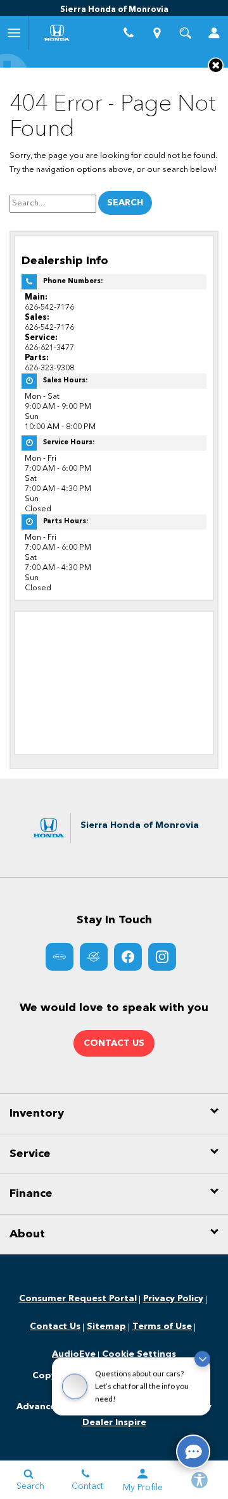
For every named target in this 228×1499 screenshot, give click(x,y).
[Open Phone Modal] (128, 33)
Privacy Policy (173, 1298)
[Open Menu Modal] (14, 33)
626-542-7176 (49, 307)
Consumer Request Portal (78, 1298)
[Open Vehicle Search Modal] (185, 33)
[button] (216, 65)
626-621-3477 (49, 348)
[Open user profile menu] (214, 33)
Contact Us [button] (114, 1043)
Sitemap (106, 1326)
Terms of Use (162, 1326)
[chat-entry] (193, 1452)
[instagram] (162, 957)
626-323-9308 (49, 368)
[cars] (59, 957)
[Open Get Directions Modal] (156, 33)
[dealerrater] (94, 957)
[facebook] (128, 957)
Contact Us (55, 1326)
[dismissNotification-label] (202, 1368)
